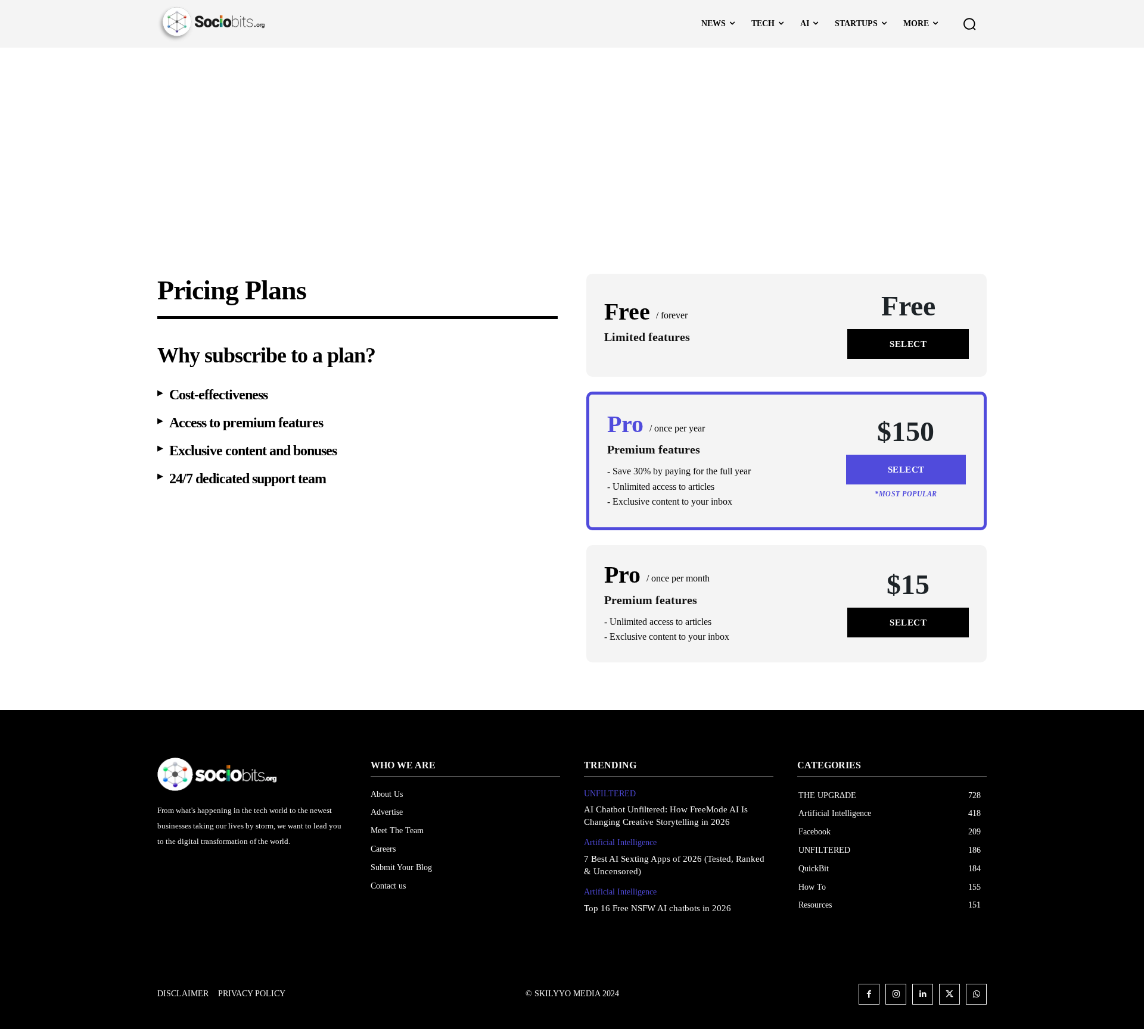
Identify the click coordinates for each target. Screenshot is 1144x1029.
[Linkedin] (922, 994)
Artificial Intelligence (620, 842)
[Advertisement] (572, 137)
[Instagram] (895, 994)
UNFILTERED (610, 793)
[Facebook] (869, 994)
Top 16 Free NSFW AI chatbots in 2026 (657, 908)
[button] (969, 24)
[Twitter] (949, 994)
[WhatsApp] (976, 994)
